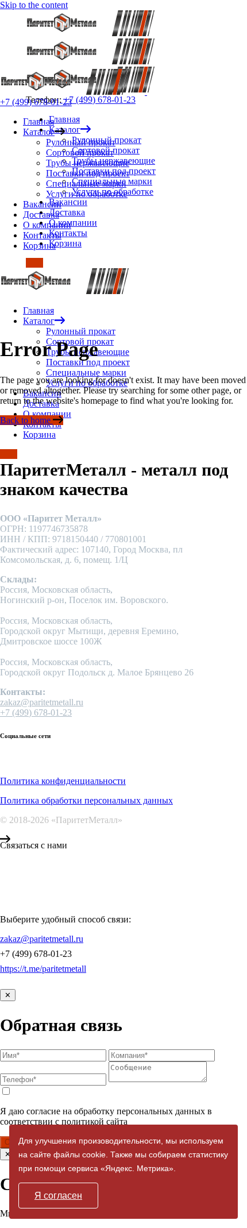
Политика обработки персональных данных (86, 800)
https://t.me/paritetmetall (43, 969)
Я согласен (58, 1195)
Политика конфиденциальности (63, 781)
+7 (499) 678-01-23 (100, 100)
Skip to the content (34, 5)
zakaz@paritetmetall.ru (41, 702)
